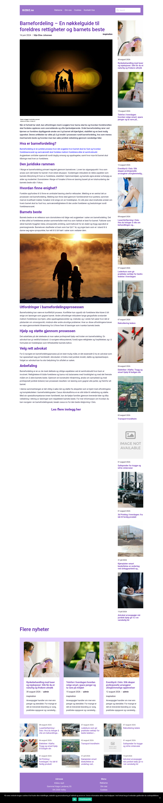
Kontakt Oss (89, 10)
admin (46, 692)
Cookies (77, 10)
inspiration (107, 34)
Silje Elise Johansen (43, 35)
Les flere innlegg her (66, 409)
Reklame (58, 10)
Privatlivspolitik (85, 799)
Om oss (68, 10)
